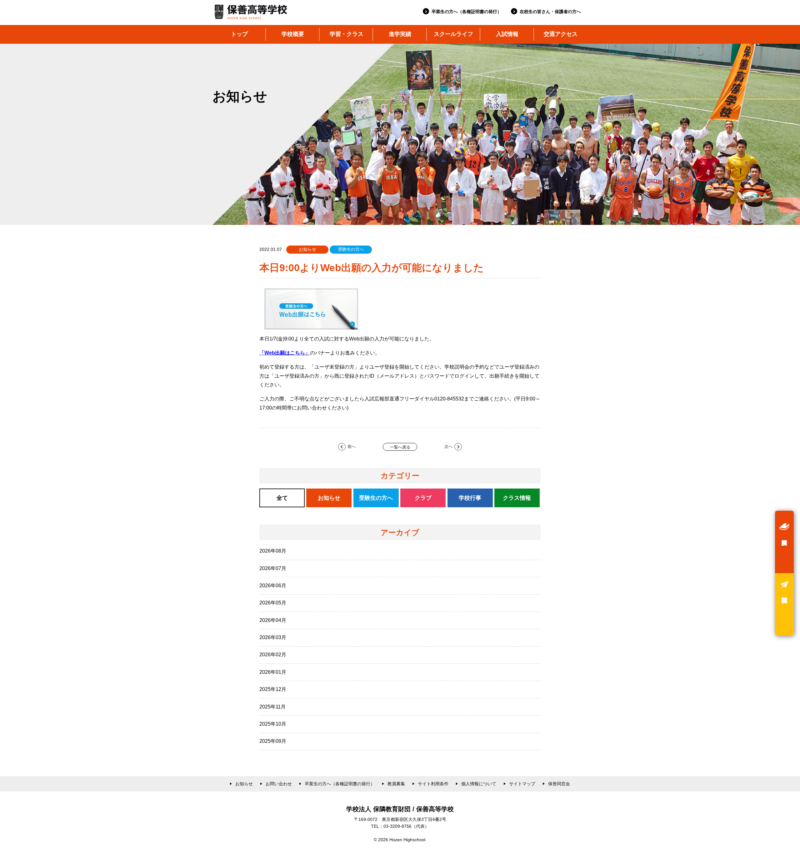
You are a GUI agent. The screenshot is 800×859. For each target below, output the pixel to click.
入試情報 (507, 34)
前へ (352, 446)
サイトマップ (522, 783)
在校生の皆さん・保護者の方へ (550, 11)
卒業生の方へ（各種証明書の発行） (467, 11)
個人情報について (478, 783)
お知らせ (244, 783)
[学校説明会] (784, 604)
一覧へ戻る (400, 447)
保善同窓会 (559, 783)
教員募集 (396, 783)
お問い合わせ (279, 783)
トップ (239, 34)
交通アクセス (561, 34)
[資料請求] (784, 542)
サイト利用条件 (433, 783)
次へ (448, 446)
